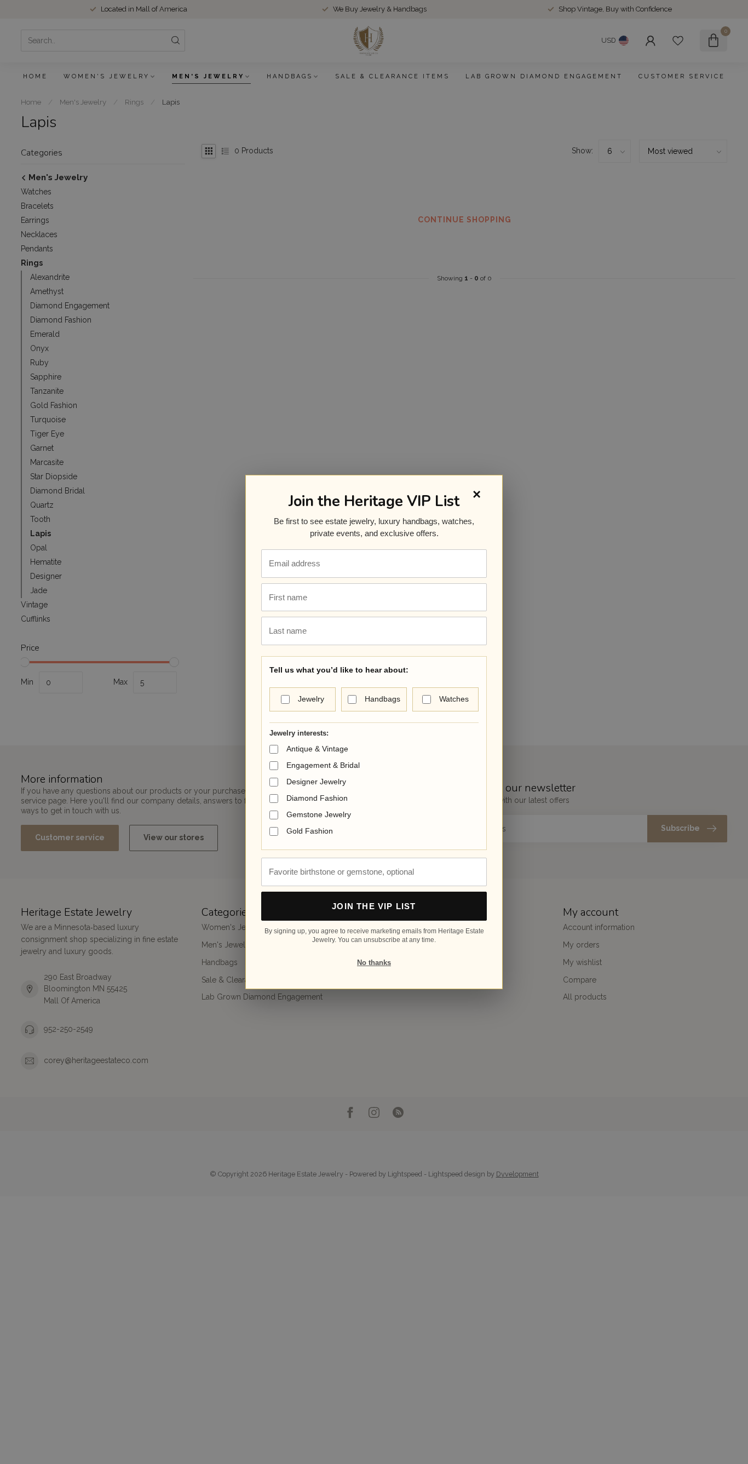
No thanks (374, 962)
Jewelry (311, 698)
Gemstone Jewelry (318, 814)
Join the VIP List (374, 906)
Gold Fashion (309, 830)
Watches (454, 698)
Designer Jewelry (316, 781)
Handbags (382, 698)
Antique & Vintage (317, 748)
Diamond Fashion (317, 798)
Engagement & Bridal (323, 765)
